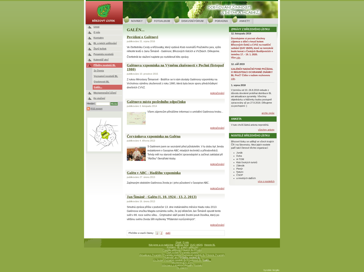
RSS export (96, 108)
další (168, 233)
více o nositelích (266, 181)
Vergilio (275, 270)
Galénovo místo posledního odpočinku (156, 102)
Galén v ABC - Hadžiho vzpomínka (154, 173)
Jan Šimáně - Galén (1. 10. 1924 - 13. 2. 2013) (162, 197)
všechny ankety (266, 129)
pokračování (217, 93)
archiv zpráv (268, 113)
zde (238, 57)
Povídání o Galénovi (142, 37)
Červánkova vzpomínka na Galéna (154, 136)
